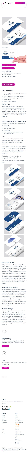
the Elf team (7, 450)
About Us (3, 417)
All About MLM (4, 422)
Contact (3, 415)
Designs (5, 346)
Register (16, 417)
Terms (3, 431)
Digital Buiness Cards (19, 420)
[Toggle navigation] (4, 5)
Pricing (5, 367)
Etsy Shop (3, 424)
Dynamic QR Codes (19, 441)
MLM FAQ (17, 439)
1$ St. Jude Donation (19, 422)
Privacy (3, 432)
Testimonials (4, 420)
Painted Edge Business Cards (19, 435)
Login (16, 415)
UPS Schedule (17, 418)
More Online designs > (8, 84)
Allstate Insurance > (8, 68)
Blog (2, 418)
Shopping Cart (20, 2)
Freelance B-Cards (18, 431)
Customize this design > (9, 64)
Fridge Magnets (18, 432)
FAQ (16, 437)
